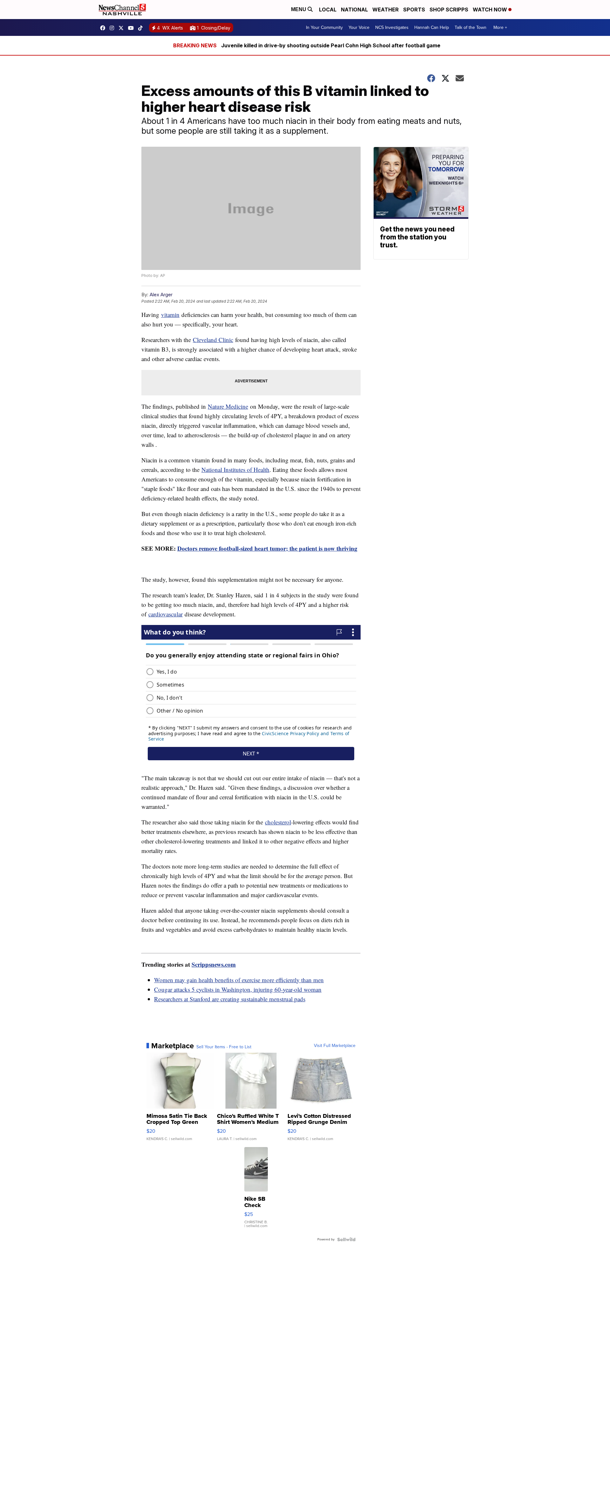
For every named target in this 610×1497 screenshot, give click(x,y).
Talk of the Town (470, 27)
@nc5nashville (142, 27)
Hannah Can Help (431, 27)
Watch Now (490, 9)
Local (327, 9)
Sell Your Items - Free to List (223, 1047)
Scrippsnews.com (214, 964)
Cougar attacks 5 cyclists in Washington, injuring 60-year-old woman (238, 989)
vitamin (170, 315)
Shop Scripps (449, 9)
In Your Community (324, 27)
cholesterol (278, 822)
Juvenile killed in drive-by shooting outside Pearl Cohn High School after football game (330, 45)
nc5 (123, 27)
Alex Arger (161, 295)
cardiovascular (165, 614)
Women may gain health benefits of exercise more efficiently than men (239, 980)
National (354, 9)
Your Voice (359, 27)
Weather (385, 9)
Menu (299, 9)
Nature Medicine (228, 406)
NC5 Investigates (392, 27)
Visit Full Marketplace (335, 1046)
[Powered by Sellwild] (346, 1239)
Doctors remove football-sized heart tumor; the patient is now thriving (267, 548)
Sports (414, 9)
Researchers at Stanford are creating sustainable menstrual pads (229, 999)
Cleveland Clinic (213, 340)
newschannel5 (104, 27)
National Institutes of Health (235, 469)
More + (500, 27)
